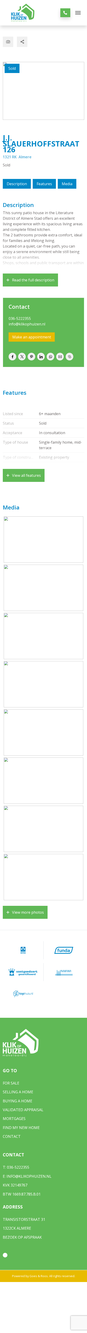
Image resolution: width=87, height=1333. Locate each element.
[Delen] (22, 42)
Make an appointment (31, 337)
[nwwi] (64, 972)
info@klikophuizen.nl (27, 324)
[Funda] (64, 950)
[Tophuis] (23, 994)
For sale (11, 1083)
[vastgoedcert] (23, 972)
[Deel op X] (22, 356)
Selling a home (18, 1091)
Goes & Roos (38, 1276)
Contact (12, 1136)
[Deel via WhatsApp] (50, 356)
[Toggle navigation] (77, 13)
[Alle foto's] (8, 42)
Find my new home (21, 1127)
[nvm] (23, 950)
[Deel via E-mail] (60, 356)
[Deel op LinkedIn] (41, 356)
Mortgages (14, 1118)
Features (44, 183)
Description (17, 183)
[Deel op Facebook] (12, 356)
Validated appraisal (23, 1109)
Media (67, 183)
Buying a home (17, 1101)
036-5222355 (20, 318)
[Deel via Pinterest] (31, 356)
